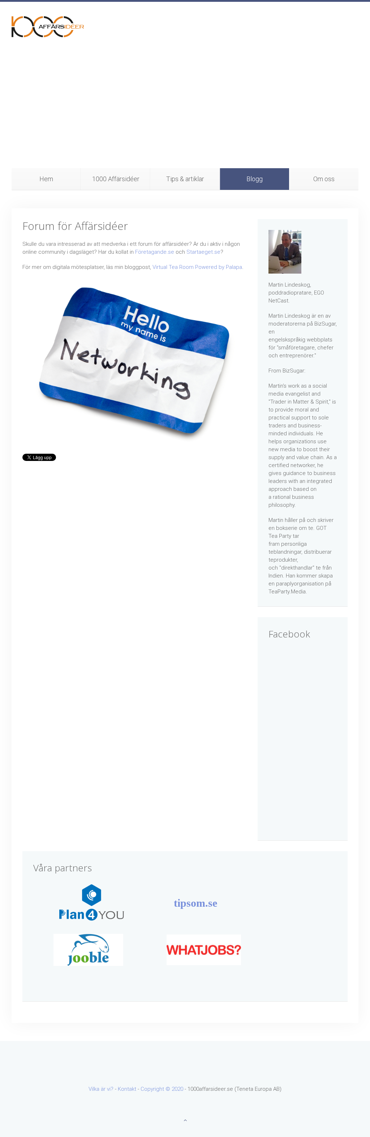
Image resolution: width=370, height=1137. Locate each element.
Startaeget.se (203, 252)
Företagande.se (154, 252)
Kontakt (127, 1089)
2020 (177, 1089)
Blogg (254, 179)
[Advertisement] (185, 113)
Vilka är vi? (101, 1089)
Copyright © (156, 1089)
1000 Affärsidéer (115, 179)
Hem (46, 179)
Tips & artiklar (185, 179)
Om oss (324, 179)
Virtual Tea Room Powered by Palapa (197, 267)
